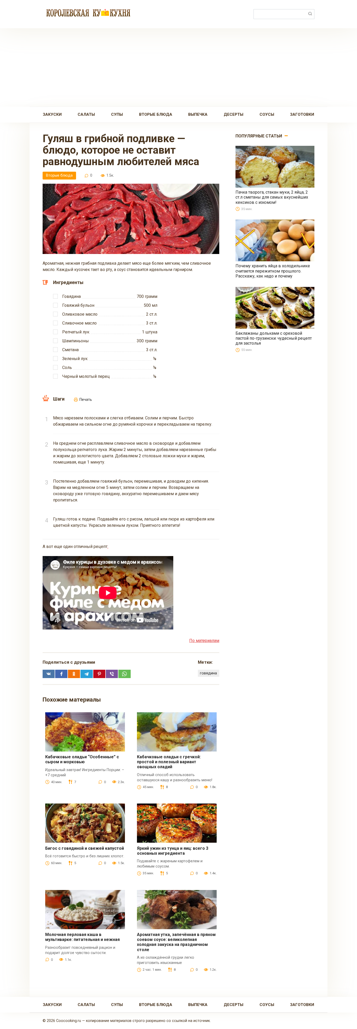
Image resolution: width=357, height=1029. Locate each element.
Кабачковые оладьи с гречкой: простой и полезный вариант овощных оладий (169, 761)
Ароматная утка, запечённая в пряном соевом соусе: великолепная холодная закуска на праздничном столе (176, 942)
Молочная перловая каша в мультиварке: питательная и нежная (82, 937)
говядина (208, 673)
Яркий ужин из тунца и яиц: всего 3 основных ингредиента (172, 851)
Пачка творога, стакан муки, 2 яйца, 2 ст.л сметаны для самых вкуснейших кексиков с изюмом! (271, 197)
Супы (117, 114)
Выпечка (198, 114)
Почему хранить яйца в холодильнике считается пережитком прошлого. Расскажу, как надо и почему (272, 270)
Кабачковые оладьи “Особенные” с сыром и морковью (82, 759)
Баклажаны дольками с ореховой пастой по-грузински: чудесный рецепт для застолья (273, 338)
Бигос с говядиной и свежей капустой (84, 848)
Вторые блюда (155, 114)
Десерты (233, 114)
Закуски (52, 114)
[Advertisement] (178, 67)
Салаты (86, 114)
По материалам (204, 640)
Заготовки (302, 114)
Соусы (267, 114)
